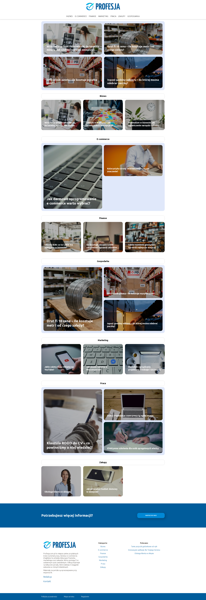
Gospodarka (133, 16)
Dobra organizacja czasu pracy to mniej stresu (130, 415)
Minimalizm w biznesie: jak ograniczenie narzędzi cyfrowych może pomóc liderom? (144, 124)
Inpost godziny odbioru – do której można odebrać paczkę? (133, 81)
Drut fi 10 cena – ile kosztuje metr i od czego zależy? (130, 48)
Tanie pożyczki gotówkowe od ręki (144, 546)
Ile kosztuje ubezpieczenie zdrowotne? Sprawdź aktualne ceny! (101, 246)
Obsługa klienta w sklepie (58, 491)
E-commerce (81, 16)
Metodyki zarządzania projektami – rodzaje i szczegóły (144, 368)
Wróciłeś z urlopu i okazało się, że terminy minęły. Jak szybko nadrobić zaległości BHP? (73, 48)
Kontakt (47, 581)
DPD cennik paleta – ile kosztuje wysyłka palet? (72, 81)
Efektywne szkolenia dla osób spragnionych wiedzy (133, 448)
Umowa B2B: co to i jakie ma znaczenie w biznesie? (59, 246)
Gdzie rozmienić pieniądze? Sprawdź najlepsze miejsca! (142, 246)
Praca (113, 16)
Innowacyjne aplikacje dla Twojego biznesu (144, 550)
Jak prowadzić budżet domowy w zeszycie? (101, 490)
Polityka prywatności (49, 597)
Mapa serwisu (69, 597)
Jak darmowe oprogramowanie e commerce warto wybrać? (71, 201)
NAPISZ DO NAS (151, 515)
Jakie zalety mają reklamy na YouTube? (59, 368)
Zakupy (121, 16)
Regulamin (85, 597)
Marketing (103, 16)
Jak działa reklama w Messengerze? (96, 368)
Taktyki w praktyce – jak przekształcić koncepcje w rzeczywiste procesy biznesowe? (103, 124)
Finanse (92, 16)
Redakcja (47, 577)
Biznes (69, 16)
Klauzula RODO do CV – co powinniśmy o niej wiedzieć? (69, 445)
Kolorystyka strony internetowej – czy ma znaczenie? (128, 170)
